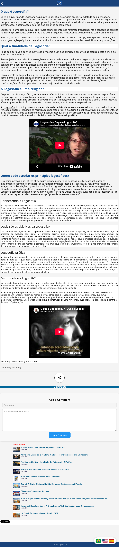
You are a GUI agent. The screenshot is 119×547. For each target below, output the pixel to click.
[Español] (111, 541)
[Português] (98, 541)
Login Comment (59, 435)
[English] (105, 541)
